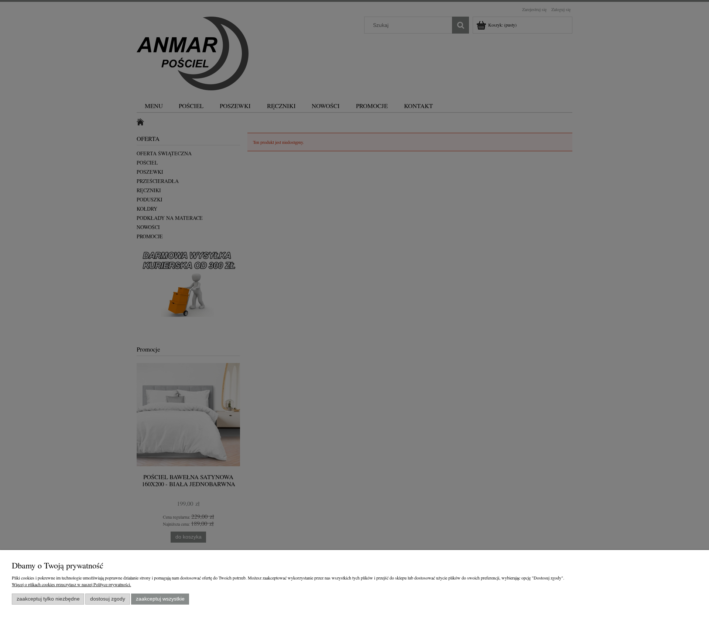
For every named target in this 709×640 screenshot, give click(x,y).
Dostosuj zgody (107, 599)
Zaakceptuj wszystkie (160, 599)
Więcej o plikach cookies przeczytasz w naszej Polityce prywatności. (71, 584)
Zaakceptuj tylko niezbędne (48, 599)
